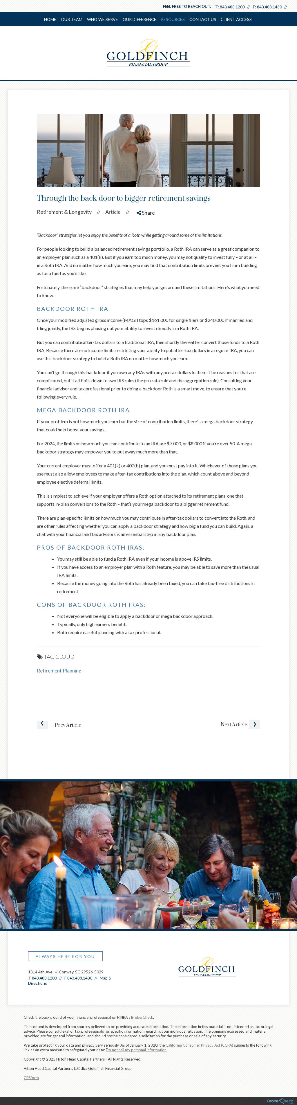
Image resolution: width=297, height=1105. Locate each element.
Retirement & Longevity (64, 212)
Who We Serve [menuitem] (102, 19)
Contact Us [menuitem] (202, 19)
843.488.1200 (232, 6)
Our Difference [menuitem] (139, 19)
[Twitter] (146, 233)
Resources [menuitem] (173, 19)
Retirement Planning (59, 671)
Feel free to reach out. (187, 6)
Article (113, 212)
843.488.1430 (269, 6)
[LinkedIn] (146, 244)
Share (148, 212)
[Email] (146, 255)
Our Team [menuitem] (71, 19)
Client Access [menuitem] (236, 19)
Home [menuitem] (50, 19)
